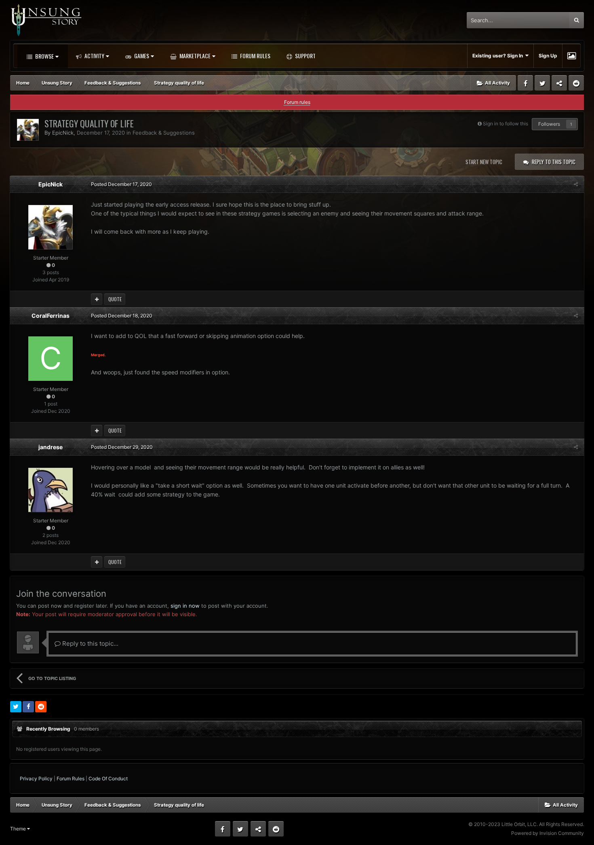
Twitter (542, 83)
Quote (115, 299)
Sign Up (548, 56)
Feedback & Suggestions (164, 132)
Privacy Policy (36, 778)
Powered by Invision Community (547, 833)
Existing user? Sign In (498, 56)
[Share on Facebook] (28, 706)
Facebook (525, 83)
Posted (121, 184)
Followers (549, 124)
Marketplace (194, 55)
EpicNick (63, 132)
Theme (18, 829)
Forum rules (297, 102)
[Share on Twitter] (15, 706)
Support (305, 55)
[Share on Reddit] (40, 706)
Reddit (576, 83)
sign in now (185, 605)
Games (141, 55)
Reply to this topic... (89, 643)
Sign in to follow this (505, 123)
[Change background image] (571, 56)
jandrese (50, 447)
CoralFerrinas (51, 315)
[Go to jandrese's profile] (50, 490)
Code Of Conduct (108, 778)
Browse (44, 56)
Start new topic (484, 162)
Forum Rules (254, 55)
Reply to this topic (553, 162)
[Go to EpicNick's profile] (28, 130)
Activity (93, 55)
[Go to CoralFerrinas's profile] (50, 358)
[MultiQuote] (96, 299)
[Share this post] (576, 184)
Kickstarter (559, 83)
